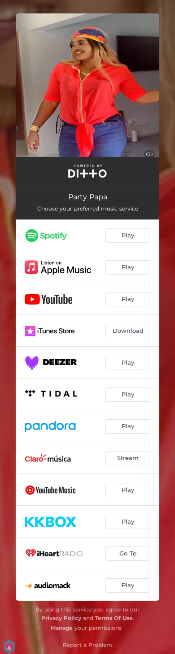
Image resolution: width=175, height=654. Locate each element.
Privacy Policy (61, 618)
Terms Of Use (114, 618)
